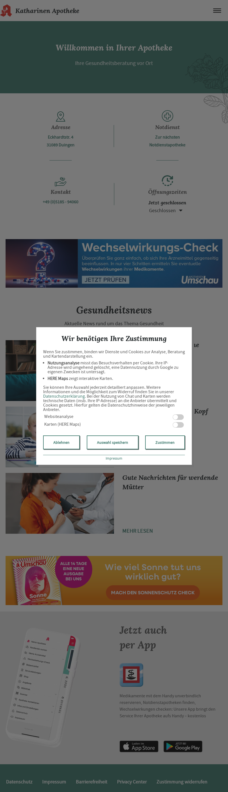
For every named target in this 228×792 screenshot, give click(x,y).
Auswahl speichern (112, 442)
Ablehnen (61, 442)
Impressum (114, 458)
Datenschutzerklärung (64, 396)
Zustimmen (165, 442)
